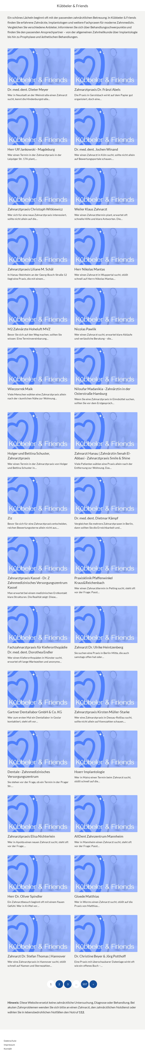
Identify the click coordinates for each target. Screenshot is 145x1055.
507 (85, 984)
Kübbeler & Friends (72, 5)
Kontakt (8, 1048)
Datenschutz (10, 1040)
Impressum (9, 1044)
